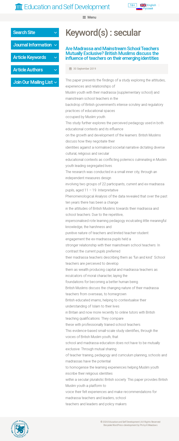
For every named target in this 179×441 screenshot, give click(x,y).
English (151, 5)
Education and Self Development (66, 7)
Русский (148, 8)
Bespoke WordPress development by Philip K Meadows (130, 425)
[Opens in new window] (48, 429)
